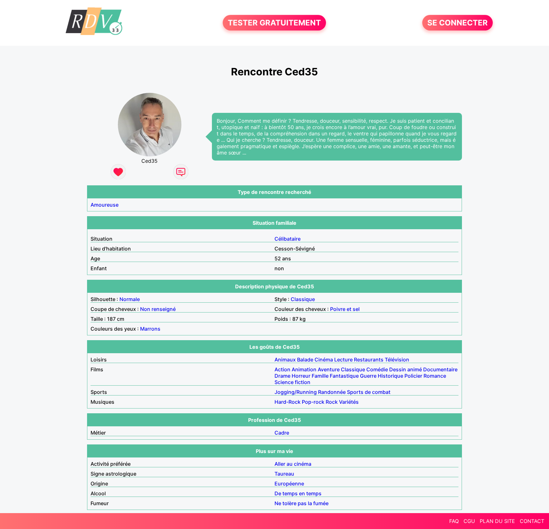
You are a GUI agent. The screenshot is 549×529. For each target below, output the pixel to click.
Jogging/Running (295, 392)
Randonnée (332, 392)
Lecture (343, 359)
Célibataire (287, 239)
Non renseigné (158, 309)
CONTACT (532, 521)
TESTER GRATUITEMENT (274, 22)
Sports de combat (368, 392)
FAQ (454, 521)
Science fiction (292, 382)
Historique (390, 376)
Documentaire (440, 369)
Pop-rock (313, 402)
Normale (129, 299)
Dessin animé (405, 369)
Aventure (329, 369)
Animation (304, 369)
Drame (282, 376)
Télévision (397, 359)
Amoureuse (105, 205)
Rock (332, 402)
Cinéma (324, 359)
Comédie (377, 369)
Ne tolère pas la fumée (301, 503)
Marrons (150, 329)
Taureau (284, 474)
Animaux (285, 359)
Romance (435, 376)
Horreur (301, 376)
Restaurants (368, 359)
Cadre (281, 432)
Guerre (368, 376)
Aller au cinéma (292, 464)
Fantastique (344, 376)
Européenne (289, 483)
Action (282, 369)
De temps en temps (298, 493)
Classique (303, 299)
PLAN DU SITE (497, 521)
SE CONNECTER (457, 22)
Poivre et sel (345, 309)
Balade (305, 359)
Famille (320, 376)
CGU (469, 521)
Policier (413, 376)
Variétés (349, 402)
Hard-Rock (287, 402)
